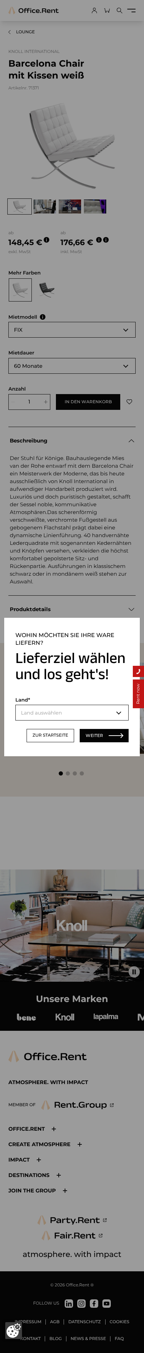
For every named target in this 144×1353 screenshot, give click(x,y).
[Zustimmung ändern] (13, 1330)
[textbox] (72, 713)
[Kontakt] (138, 671)
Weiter (94, 735)
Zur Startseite (50, 735)
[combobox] (72, 713)
